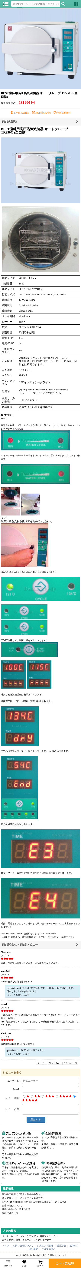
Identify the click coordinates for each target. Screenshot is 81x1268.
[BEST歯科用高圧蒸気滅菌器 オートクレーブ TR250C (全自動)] (40, 48)
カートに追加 (65, 1263)
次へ (58, 1063)
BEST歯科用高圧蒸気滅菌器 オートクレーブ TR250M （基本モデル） (40, 937)
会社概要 (33, 1249)
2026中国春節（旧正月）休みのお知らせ (22, 1194)
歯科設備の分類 (10, 1213)
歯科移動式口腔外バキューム (16, 1239)
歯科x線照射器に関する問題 (16, 1209)
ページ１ (41, 1063)
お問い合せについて (23, 1245)
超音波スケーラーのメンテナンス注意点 (22, 1198)
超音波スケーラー (49, 1236)
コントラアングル (29, 1236)
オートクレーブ (10, 1236)
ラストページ (70, 1063)
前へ (51, 1063)
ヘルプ (5, 1245)
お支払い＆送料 (45, 1245)
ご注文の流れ (48, 1249)
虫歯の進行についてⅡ (13, 1205)
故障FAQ (74, 1245)
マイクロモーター (42, 1239)
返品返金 (61, 1245)
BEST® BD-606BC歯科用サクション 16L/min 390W (30, 933)
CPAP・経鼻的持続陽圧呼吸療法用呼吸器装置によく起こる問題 (34, 1201)
